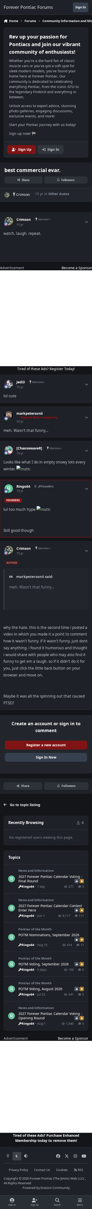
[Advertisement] (46, 318)
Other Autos (58, 193)
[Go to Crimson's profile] (7, 195)
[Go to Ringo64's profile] (8, 488)
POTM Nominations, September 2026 (48, 935)
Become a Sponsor (77, 267)
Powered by (46, 1188)
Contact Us (42, 1170)
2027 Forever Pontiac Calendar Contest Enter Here (50, 907)
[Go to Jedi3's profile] (8, 384)
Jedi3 (20, 382)
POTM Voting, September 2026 (43, 964)
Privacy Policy (18, 1170)
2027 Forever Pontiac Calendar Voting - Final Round (50, 878)
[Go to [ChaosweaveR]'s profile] (8, 450)
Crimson (23, 194)
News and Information (36, 870)
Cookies (62, 1170)
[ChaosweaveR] (29, 448)
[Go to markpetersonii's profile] (8, 415)
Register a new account (46, 745)
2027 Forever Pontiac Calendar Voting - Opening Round (50, 1015)
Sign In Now (46, 757)
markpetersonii (29, 413)
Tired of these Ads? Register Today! (46, 368)
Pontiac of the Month (35, 929)
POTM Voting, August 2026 (40, 988)
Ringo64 (23, 486)
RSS (80, 1170)
